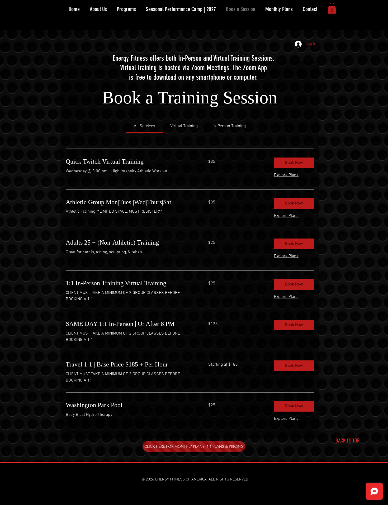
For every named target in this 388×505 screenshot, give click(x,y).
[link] (144, 126)
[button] (126, 9)
